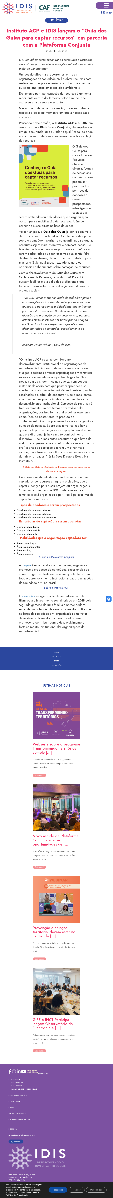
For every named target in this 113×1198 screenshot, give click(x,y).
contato (17, 1141)
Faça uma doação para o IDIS (22, 1135)
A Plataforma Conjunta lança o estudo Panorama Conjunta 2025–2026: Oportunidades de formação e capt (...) (54, 855)
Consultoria (14, 1079)
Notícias (57, 656)
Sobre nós (43, 1073)
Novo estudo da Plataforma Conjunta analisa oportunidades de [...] (55, 840)
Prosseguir (58, 1189)
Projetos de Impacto (18, 1095)
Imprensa (13, 1129)
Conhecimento (15, 1101)
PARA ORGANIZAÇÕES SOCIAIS (24, 1089)
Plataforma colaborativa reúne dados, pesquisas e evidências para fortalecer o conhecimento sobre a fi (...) (54, 1039)
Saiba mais (39, 775)
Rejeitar (76, 1189)
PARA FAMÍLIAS (17, 1082)
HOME (56, 652)
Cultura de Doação (17, 1113)
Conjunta (26, 565)
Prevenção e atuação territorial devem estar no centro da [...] (54, 932)
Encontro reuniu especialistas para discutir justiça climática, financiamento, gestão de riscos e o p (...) (54, 947)
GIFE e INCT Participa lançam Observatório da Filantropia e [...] (53, 1024)
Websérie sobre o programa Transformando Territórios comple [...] (56, 748)
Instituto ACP (28, 596)
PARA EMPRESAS (18, 1086)
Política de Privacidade (19, 1120)
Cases (56, 661)
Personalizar (96, 1189)
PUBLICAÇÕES (56, 665)
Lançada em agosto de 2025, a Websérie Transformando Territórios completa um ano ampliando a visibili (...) (53, 763)
